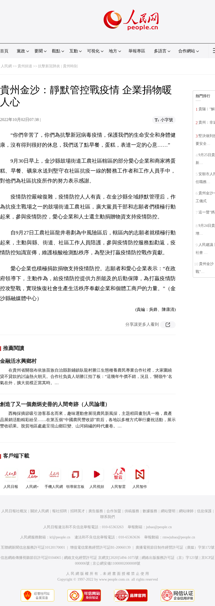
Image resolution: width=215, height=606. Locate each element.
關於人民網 (39, 511)
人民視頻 (96, 487)
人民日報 (10, 487)
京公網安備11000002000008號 (116, 563)
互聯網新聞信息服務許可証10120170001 (33, 547)
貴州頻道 (25, 66)
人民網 (6, 66)
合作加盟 (113, 511)
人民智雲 (118, 487)
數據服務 (150, 511)
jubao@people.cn (159, 527)
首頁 (4, 51)
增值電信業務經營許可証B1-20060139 (100, 547)
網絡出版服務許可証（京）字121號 (170, 558)
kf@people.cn (60, 537)
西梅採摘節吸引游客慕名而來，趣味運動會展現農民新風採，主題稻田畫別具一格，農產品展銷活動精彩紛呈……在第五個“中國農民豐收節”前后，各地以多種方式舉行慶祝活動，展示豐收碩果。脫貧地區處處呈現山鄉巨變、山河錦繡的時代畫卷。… (88, 419)
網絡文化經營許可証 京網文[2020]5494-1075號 (101, 558)
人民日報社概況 (14, 511)
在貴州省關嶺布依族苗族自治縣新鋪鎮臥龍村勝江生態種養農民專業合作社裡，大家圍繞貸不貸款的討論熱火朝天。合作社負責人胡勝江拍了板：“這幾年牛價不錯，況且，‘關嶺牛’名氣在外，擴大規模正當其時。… (86, 376)
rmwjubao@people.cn (179, 537)
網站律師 (186, 511)
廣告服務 (95, 511)
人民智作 (139, 487)
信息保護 (204, 511)
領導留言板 (75, 487)
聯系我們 (107, 517)
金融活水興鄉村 (18, 361)
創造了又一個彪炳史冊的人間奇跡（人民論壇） (55, 404)
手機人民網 (54, 487)
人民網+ (32, 487)
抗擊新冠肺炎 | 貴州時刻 (58, 66)
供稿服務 (132, 511)
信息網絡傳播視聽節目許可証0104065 (31, 558)
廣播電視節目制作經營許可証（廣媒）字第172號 (175, 547)
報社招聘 (59, 511)
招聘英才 (77, 511)
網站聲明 (168, 511)
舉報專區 (136, 51)
